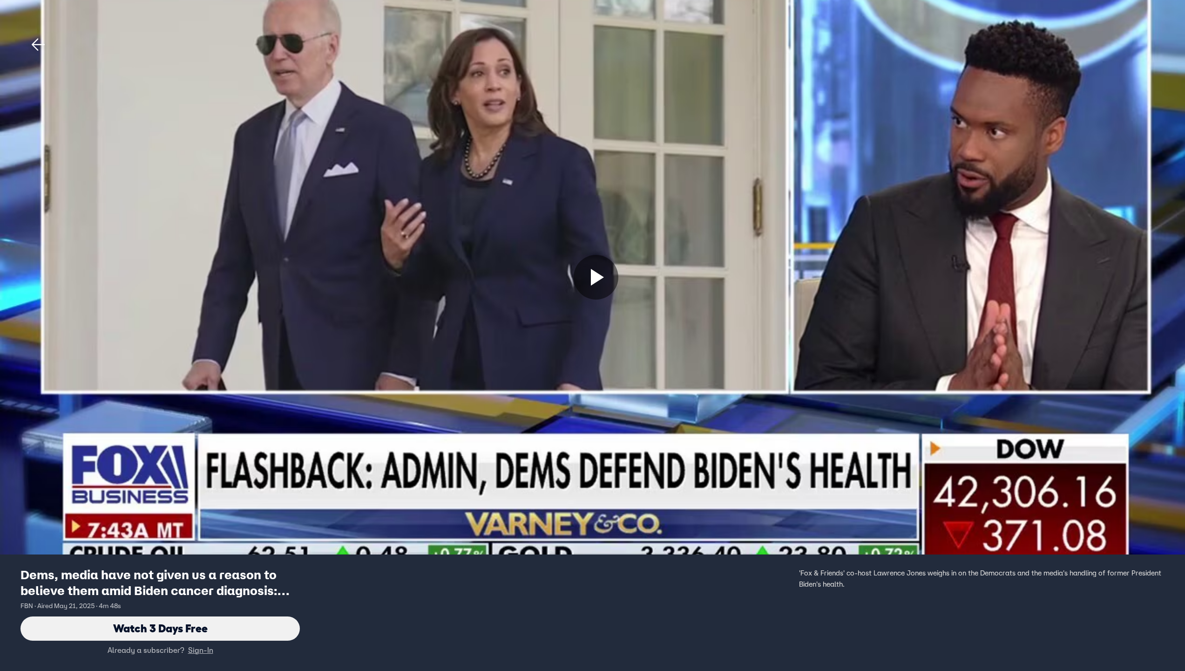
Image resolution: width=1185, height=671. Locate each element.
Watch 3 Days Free (160, 628)
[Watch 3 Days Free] (596, 277)
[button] (38, 44)
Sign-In (200, 650)
